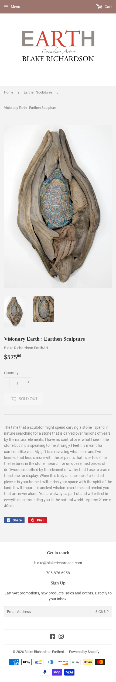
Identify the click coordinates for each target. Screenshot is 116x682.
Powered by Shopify (84, 652)
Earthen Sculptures (38, 92)
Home (8, 92)
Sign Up (101, 612)
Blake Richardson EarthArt (44, 652)
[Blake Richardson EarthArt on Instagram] (61, 637)
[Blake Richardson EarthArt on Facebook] (52, 637)
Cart (108, 7)
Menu (15, 7)
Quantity (11, 373)
